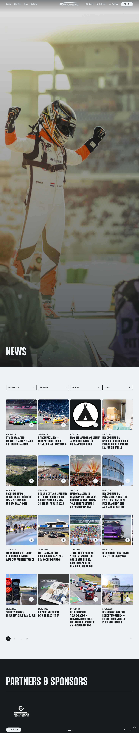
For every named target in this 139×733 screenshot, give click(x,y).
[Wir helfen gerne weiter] (134, 727)
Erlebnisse (17, 4)
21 (27, 638)
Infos (26, 4)
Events (8, 4)
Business (34, 4)
